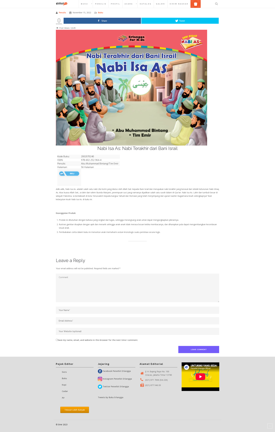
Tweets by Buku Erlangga (110, 397)
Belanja (197, 4)
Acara (129, 4)
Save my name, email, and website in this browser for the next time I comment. (98, 340)
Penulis (100, 4)
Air (63, 397)
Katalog (146, 4)
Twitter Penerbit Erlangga (115, 386)
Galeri (160, 4)
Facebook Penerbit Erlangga (116, 371)
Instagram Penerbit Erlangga (117, 378)
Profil (115, 4)
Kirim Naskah (179, 4)
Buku (84, 4)
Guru (64, 372)
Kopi (64, 384)
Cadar (65, 391)
